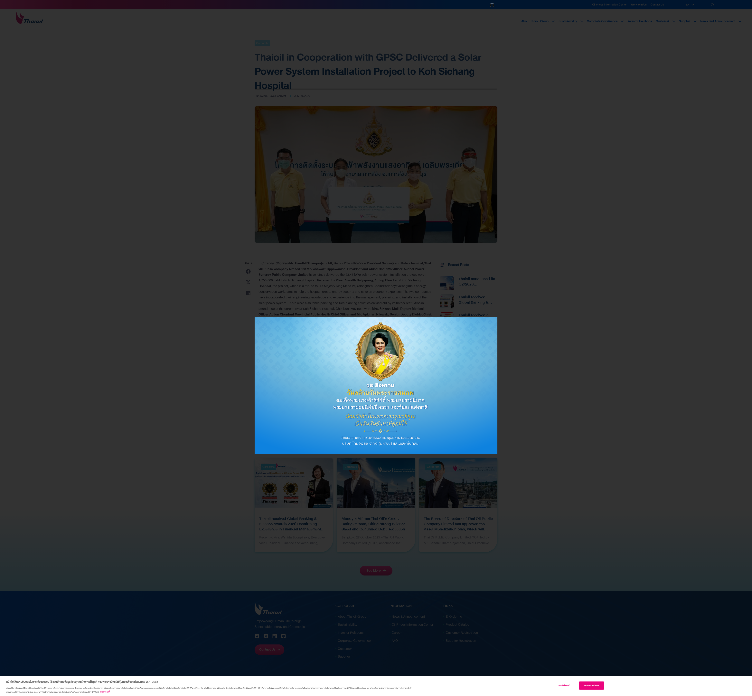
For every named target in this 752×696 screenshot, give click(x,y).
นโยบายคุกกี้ (105, 691)
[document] (376, 348)
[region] (376, 686)
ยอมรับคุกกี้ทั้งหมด (591, 685)
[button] (492, 5)
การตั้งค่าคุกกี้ (564, 685)
